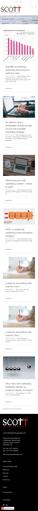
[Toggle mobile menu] (36, 7)
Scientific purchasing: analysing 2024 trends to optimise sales (17, 69)
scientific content (22, 80)
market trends (12, 81)
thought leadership (22, 138)
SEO (29, 80)
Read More (8, 88)
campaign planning (10, 340)
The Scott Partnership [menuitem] (10, 466)
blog (19, 395)
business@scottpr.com (15, 454)
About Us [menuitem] (6, 470)
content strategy (9, 291)
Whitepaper (8, 140)
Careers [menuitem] (5, 476)
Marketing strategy (10, 80)
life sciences (23, 78)
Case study (27, 393)
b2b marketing (21, 76)
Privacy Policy (7, 492)
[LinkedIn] (21, 2)
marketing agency (16, 137)
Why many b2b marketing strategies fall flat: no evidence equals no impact (19, 386)
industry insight (16, 78)
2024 (6, 81)
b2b (25, 135)
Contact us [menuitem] (6, 480)
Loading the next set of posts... (12, 409)
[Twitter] (16, 2)
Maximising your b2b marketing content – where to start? (18, 183)
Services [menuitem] (5, 473)
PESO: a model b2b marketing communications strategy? (19, 232)
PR (17, 80)
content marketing (24, 289)
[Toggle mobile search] (32, 7)
